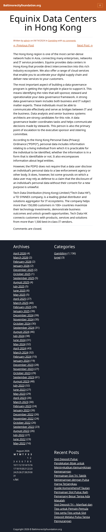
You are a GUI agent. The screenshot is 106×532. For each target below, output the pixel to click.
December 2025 (23, 270)
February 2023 (22, 406)
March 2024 (20, 352)
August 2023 (21, 381)
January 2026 (21, 266)
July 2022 (18, 435)
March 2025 (20, 303)
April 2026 (19, 253)
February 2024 (22, 356)
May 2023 (19, 394)
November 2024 (23, 319)
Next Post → (85, 45)
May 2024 (19, 344)
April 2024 (19, 348)
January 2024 (21, 361)
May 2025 (19, 294)
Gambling (52, 40)
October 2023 (22, 373)
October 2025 (22, 274)
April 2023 (19, 398)
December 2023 (23, 365)
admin (27, 40)
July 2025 (18, 286)
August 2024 (21, 332)
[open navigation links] (100, 5)
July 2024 (18, 336)
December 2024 (23, 315)
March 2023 (20, 402)
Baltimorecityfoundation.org (22, 5)
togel (57, 257)
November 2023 (23, 369)
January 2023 (21, 410)
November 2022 (23, 418)
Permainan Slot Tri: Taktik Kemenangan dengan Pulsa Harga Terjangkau (71, 480)
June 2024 (19, 340)
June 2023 (19, 389)
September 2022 (23, 427)
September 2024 (23, 328)
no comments (69, 40)
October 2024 (22, 323)
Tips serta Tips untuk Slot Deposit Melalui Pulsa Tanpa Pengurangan (72, 517)
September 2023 (23, 377)
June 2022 (19, 439)
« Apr (16, 479)
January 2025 (21, 311)
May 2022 (19, 443)
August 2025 (21, 282)
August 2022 (21, 431)
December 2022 (23, 414)
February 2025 (22, 307)
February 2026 (22, 261)
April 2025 (19, 299)
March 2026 (20, 257)
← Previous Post (23, 45)
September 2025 (23, 278)
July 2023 (18, 385)
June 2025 (19, 290)
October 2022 (22, 422)
